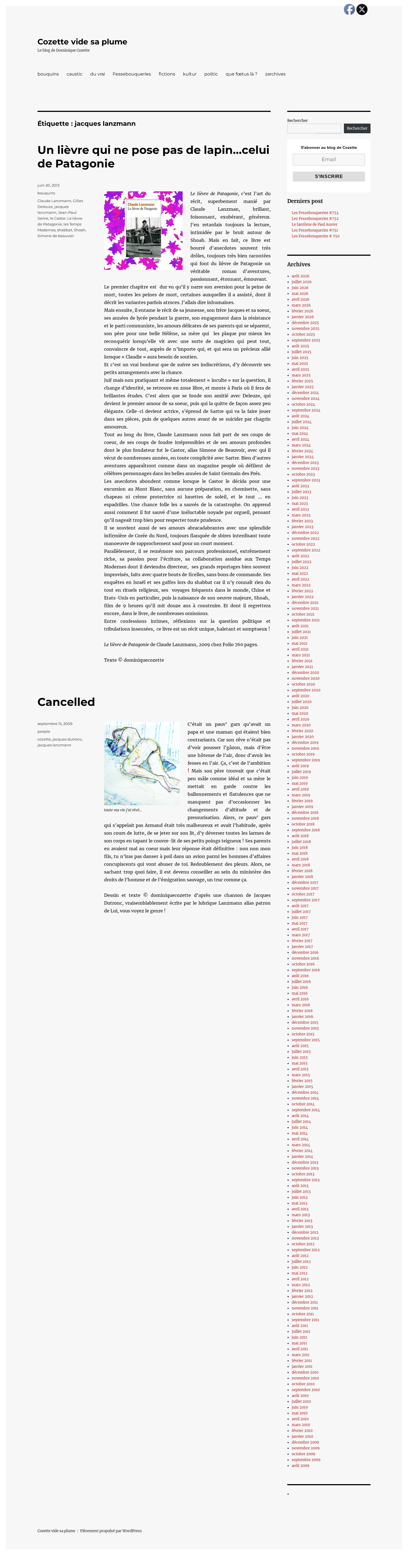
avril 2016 (300, 999)
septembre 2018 (306, 830)
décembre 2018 (305, 812)
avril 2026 (300, 299)
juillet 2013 (301, 1191)
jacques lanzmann (54, 745)
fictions (167, 74)
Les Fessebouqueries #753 (315, 212)
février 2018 (302, 871)
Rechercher (297, 120)
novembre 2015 (305, 1028)
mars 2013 (301, 1215)
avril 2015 (300, 1069)
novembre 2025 (305, 328)
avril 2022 (300, 579)
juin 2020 (300, 707)
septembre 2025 (306, 340)
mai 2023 (300, 503)
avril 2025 (300, 369)
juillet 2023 (301, 492)
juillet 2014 (301, 1121)
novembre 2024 (305, 398)
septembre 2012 (306, 1250)
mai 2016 (300, 993)
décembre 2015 (305, 1022)
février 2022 (302, 591)
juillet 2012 (301, 1261)
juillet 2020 (301, 701)
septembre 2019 (306, 760)
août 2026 (300, 276)
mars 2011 (300, 1355)
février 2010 (302, 1430)
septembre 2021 (306, 620)
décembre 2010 (305, 1372)
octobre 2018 (303, 824)
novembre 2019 (305, 748)
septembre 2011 (305, 1320)
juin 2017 (300, 917)
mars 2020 (301, 725)
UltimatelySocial (249, 1559)
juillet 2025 (301, 352)
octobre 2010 (303, 1384)
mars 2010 (301, 1424)
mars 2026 (301, 305)
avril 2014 (300, 1139)
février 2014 (302, 1150)
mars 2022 (301, 585)
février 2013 (302, 1220)
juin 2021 (300, 637)
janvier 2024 (303, 457)
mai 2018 (300, 853)
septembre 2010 (306, 1390)
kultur (190, 74)
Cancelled (66, 702)
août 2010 (300, 1395)
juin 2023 (300, 497)
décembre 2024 (305, 392)
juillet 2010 (301, 1401)
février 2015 (302, 1080)
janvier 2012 (302, 1296)
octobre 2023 (303, 474)
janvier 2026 (303, 317)
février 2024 (302, 451)
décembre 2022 (305, 532)
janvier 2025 (303, 387)
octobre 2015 (303, 1034)
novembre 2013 (305, 1168)
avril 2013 (300, 1209)
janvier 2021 (302, 666)
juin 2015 (300, 1057)
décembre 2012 (305, 1232)
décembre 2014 (305, 1092)
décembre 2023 (305, 462)
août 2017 (300, 906)
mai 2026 (300, 293)
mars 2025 (301, 375)
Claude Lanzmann (54, 201)
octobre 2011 (303, 1314)
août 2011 (300, 1325)
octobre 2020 (303, 684)
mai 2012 (300, 1273)
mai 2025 (300, 363)
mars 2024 (301, 445)
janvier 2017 (302, 946)
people (43, 731)
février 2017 (302, 941)
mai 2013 (299, 1203)
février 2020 (302, 731)
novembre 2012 (305, 1238)
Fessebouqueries (132, 74)
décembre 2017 (305, 882)
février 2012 (302, 1290)
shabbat (64, 230)
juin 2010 (300, 1407)
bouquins (48, 74)
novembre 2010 (305, 1378)
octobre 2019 (303, 754)
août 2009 (300, 1465)
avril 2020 (300, 719)
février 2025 (302, 381)
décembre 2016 (305, 952)
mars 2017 (301, 935)
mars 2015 (301, 1075)
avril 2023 (300, 509)
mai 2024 (300, 433)
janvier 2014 (302, 1156)
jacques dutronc (67, 739)
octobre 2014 (303, 1104)
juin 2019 (300, 777)
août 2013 (300, 1185)
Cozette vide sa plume (82, 41)
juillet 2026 (302, 282)
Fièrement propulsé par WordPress (111, 1531)
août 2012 (300, 1255)
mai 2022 (300, 573)
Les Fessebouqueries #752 (315, 218)
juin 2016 (300, 987)
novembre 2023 (305, 468)
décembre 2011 (305, 1302)
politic (211, 74)
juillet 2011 (301, 1331)
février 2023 (302, 521)
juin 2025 (300, 357)
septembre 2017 (306, 900)
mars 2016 (301, 1005)
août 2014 (300, 1115)
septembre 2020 (306, 690)
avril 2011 (300, 1349)
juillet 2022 (301, 562)
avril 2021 (300, 649)
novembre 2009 (306, 1448)
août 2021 (300, 626)
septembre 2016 (306, 970)
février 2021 (302, 661)
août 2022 (300, 556)
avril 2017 (300, 929)
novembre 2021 (305, 608)
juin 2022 (300, 567)
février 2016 (302, 1010)
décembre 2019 (305, 742)
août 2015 (300, 1045)
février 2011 (302, 1360)
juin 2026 (300, 287)
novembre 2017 (305, 888)
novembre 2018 (305, 818)
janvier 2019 (302, 806)
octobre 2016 (303, 964)
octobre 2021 (303, 614)
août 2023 (300, 486)
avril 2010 (300, 1419)
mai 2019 (300, 783)
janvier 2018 (302, 876)
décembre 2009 (305, 1442)
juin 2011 (299, 1337)
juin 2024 (300, 427)
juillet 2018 (301, 841)
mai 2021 (300, 643)
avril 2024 (300, 439)
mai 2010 (300, 1413)
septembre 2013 (305, 1180)
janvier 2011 (302, 1366)
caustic (74, 74)
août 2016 (300, 976)
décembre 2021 (305, 602)
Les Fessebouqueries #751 (315, 230)
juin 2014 (300, 1127)
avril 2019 (300, 789)
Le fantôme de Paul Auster (315, 224)
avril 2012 (300, 1279)
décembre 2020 (305, 672)
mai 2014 (300, 1133)
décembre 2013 (305, 1162)
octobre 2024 (303, 404)
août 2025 (300, 346)
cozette (44, 739)
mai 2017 (300, 923)
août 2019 (300, 766)
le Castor (58, 218)
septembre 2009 (306, 1459)
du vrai (97, 74)
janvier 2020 (303, 736)
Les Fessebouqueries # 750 (315, 236)
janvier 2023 (302, 527)
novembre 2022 (305, 538)
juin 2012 (300, 1267)
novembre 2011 (305, 1308)
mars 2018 (301, 865)
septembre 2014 (306, 1110)
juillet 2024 (301, 422)
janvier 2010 (302, 1436)
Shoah (79, 230)
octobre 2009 (303, 1454)
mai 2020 (300, 713)
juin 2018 (300, 847)
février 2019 (302, 801)
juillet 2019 (301, 771)
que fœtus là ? (241, 74)
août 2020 (300, 696)
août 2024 (300, 416)
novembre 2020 (305, 678)
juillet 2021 (301, 631)
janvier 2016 (302, 1016)
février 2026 (302, 311)
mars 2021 (301, 655)
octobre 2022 (303, 544)
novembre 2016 (305, 958)
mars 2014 (301, 1145)
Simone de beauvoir (55, 236)
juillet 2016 (301, 981)
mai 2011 (299, 1343)
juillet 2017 (301, 911)
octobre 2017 (303, 894)
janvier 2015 (302, 1086)
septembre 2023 (306, 480)
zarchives (275, 74)
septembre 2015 (306, 1040)
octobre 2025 (303, 334)
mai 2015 (300, 1063)
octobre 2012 (303, 1244)
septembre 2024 (306, 410)
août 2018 (300, 836)
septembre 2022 (306, 550)
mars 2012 (301, 1285)
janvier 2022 (303, 596)
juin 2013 (300, 1197)
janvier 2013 (302, 1226)
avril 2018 (300, 859)
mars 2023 (301, 515)
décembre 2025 (305, 322)
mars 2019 (301, 795)
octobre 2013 (303, 1174)
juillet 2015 (301, 1051)
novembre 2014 (305, 1098)
